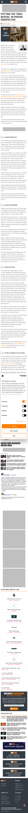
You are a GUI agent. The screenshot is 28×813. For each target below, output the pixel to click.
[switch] (24, 406)
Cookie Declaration (19, 789)
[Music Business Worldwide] (14, 2)
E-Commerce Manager (7, 673)
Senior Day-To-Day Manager (14, 652)
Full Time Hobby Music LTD (16, 643)
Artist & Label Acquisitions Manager (10, 682)
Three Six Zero (17, 632)
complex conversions (9, 364)
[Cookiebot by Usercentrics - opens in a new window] (20, 376)
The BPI (3, 208)
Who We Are (3, 783)
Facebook (18, 796)
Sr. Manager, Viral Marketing (14, 620)
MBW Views (4, 445)
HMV (7, 238)
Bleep (7, 669)
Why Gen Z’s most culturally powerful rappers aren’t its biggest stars (16, 457)
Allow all (14, 426)
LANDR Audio (17, 664)
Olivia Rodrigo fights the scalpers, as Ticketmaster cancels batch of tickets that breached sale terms (17, 729)
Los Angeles (9, 621)
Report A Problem (5, 803)
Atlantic (13, 247)
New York (4, 689)
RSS (17, 801)
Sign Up (15, 708)
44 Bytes (8, 811)
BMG (20, 621)
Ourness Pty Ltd (14, 653)
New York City (10, 664)
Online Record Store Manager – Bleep (11, 668)
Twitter (18, 799)
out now (4, 64)
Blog (10, 443)
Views (10, 445)
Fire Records (16, 600)
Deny (14, 435)
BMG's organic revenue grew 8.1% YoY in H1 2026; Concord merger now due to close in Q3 (17, 738)
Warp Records (10, 689)
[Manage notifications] (24, 805)
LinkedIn (18, 798)
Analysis (4, 443)
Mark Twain (6, 71)
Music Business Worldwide (9, 25)
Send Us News (4, 799)
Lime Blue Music (9, 684)
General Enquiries (5, 801)
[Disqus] (14, 490)
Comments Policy (19, 785)
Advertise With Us (5, 798)
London (10, 600)
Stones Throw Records (11, 679)
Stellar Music (14, 611)
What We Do (3, 785)
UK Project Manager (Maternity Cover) (11, 678)
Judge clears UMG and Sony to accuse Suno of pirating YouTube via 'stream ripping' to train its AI (16, 724)
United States (15, 621)
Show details (20, 421)
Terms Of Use (18, 783)
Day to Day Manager (14, 631)
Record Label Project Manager (13, 641)
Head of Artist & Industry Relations (14, 663)
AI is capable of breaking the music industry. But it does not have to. (15, 461)
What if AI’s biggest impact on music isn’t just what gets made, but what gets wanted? (16, 468)
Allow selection (14, 431)
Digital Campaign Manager (14, 609)
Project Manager (6, 687)
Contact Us (3, 796)
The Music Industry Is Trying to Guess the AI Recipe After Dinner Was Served (16, 464)
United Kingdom (17, 443)
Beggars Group (9, 674)
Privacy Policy (18, 787)
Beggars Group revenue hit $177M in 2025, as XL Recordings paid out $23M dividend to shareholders (16, 733)
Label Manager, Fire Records (14, 598)
